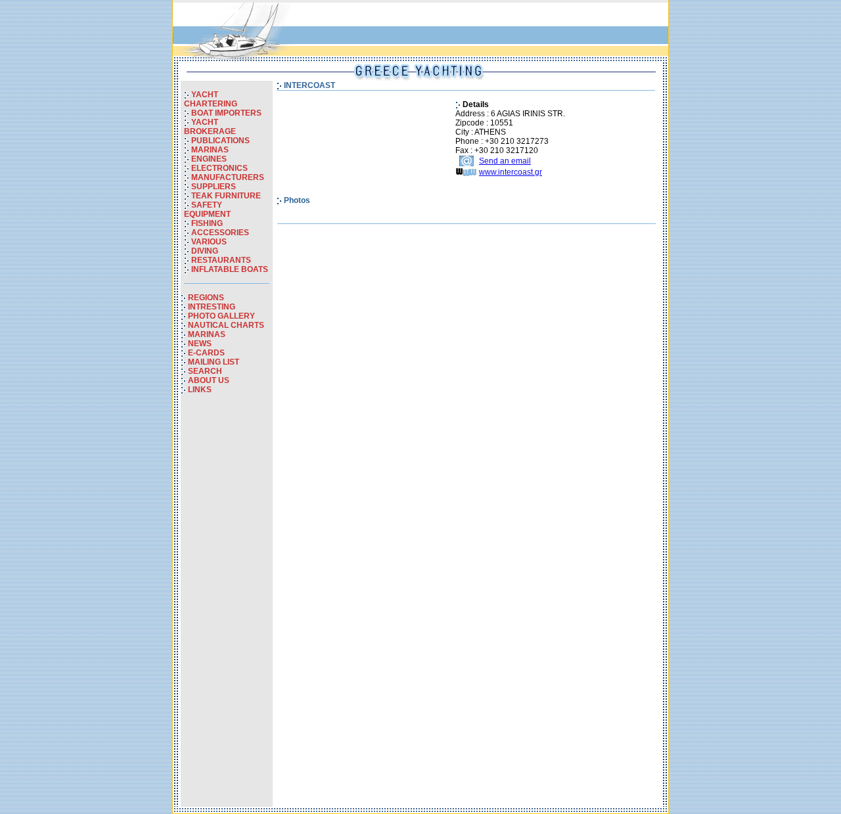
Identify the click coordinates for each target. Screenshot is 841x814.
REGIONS (206, 297)
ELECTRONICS (219, 168)
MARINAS (210, 149)
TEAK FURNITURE (226, 195)
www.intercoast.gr (510, 172)
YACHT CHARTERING (210, 99)
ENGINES (209, 159)
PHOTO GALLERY (221, 316)
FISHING (207, 223)
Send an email (505, 161)
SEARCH (205, 371)
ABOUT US (208, 380)
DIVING (204, 251)
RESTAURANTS (221, 260)
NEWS (200, 343)
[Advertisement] (226, 610)
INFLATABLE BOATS (229, 269)
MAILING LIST (213, 362)
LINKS (200, 389)
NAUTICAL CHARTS (226, 325)
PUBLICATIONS (220, 140)
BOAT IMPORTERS (226, 113)
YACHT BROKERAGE (210, 127)
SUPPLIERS (213, 186)
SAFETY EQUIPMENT (207, 209)
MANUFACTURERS (227, 177)
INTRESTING (211, 306)
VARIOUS (209, 241)
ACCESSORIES (220, 232)
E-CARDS (206, 352)
